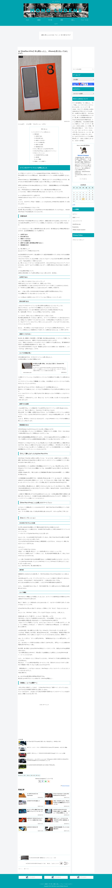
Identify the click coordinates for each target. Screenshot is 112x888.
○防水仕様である (39, 138)
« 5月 (73, 204)
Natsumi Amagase (83, 155)
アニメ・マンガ (64, 884)
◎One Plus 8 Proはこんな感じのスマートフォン (45, 150)
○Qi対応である (38, 136)
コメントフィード (77, 221)
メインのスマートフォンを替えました (41, 132)
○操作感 (37, 157)
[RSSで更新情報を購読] (48, 781)
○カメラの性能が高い (40, 142)
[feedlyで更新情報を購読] (45, 781)
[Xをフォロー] (39, 781)
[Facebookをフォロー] (42, 781)
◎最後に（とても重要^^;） (40, 161)
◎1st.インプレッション (39, 153)
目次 (42, 129)
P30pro (38, 775)
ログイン (75, 214)
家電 (54, 884)
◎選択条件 (36, 134)
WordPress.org (76, 224)
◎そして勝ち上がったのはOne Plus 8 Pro (43, 148)
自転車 (46, 884)
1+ (25, 775)
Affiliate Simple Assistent (79, 229)
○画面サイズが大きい (40, 140)
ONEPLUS (21, 775)
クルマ (42, 884)
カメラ (70, 884)
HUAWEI (33, 775)
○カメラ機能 (38, 159)
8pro (29, 775)
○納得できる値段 (39, 144)
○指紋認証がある (39, 146)
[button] (93, 69)
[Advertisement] (44, 721)
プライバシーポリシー (78, 240)
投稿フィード (76, 217)
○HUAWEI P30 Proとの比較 (41, 155)
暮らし (58, 884)
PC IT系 (21, 772)
